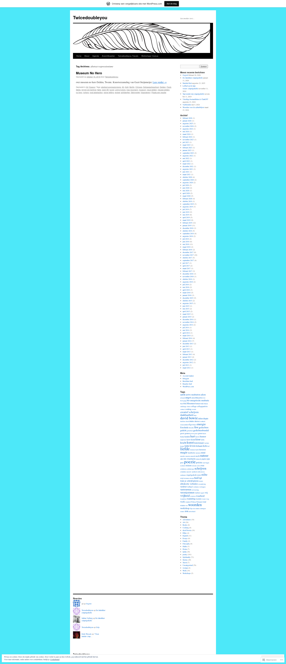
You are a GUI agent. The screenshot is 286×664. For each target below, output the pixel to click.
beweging (183, 401)
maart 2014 (187, 335)
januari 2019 (187, 225)
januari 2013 (187, 357)
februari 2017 (187, 271)
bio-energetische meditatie (198, 400)
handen (187, 436)
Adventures (187, 519)
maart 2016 (187, 292)
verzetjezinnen (187, 492)
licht (205, 445)
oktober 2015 (187, 300)
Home (78, 55)
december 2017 (188, 252)
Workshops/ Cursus (149, 55)
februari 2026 (187, 118)
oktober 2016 (187, 279)
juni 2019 (186, 212)
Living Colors (120, 89)
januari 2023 (187, 150)
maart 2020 (187, 196)
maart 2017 (187, 268)
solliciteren (201, 472)
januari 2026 (187, 120)
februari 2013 (187, 354)
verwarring (195, 490)
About (86, 55)
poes (182, 462)
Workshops (187, 573)
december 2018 (188, 228)
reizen (188, 465)
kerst (188, 439)
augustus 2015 (188, 303)
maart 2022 (187, 163)
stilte (204, 474)
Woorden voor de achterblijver (193, 107)
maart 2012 (187, 367)
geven (192, 433)
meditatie (191, 452)
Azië (127, 87)
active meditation (193, 394)
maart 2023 (187, 145)
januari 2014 (187, 341)
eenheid (202, 421)
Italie (99, 89)
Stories (185, 560)
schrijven (200, 468)
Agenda (95, 55)
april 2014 (186, 333)
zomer (182, 511)
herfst (197, 437)
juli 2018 (186, 239)
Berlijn (132, 87)
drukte (191, 421)
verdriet (183, 486)
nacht (198, 456)
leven (192, 445)
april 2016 (186, 290)
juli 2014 (186, 327)
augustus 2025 (188, 123)
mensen (198, 453)
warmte (199, 499)
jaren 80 (105, 89)
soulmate (183, 475)
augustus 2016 (188, 282)
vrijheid (185, 495)
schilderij (183, 469)
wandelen (183, 499)
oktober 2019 (187, 201)
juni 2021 (186, 171)
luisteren (202, 449)
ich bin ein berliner (88, 89)
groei (196, 433)
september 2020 (188, 180)
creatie (194, 409)
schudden (183, 472)
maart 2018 (187, 247)
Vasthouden (187, 104)
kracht (183, 442)
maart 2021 (187, 174)
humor (203, 436)
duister (197, 421)
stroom (191, 478)
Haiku (182, 437)
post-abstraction (96, 92)
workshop (184, 508)
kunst (112, 89)
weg (207, 499)
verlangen (202, 487)
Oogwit (185, 75)
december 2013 (188, 343)
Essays (92, 87)
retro (198, 466)
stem (199, 475)
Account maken (188, 376)
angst (188, 397)
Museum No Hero (89, 73)
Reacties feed (187, 384)
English (185, 535)
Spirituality (186, 557)
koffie (203, 440)
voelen (197, 492)
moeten (187, 456)
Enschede (184, 427)
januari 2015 (187, 316)
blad (181, 404)
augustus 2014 (188, 324)
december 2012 (188, 359)
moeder (182, 456)
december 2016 (188, 273)
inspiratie (183, 440)
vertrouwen (185, 489)
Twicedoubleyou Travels (128, 55)
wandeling (191, 498)
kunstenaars (199, 442)
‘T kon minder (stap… (90, 635)
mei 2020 (186, 190)
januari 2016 (187, 295)
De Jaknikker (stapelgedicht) (193, 78)
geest (182, 433)
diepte (205, 418)
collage (193, 406)
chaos (188, 406)
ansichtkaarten (197, 397)
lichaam (199, 445)
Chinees (138, 87)
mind (203, 452)
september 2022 (188, 153)
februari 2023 (187, 147)
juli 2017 (186, 263)
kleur (197, 439)
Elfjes (194, 425)
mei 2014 (186, 330)
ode (181, 459)
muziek (193, 456)
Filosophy (186, 543)
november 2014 (188, 322)
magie (183, 452)
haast (204, 433)
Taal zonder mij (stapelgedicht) (193, 94)
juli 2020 (186, 185)
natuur (204, 455)
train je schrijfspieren (189, 480)
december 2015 (188, 298)
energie (201, 424)
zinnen (197, 508)
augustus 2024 (188, 129)
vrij (206, 492)
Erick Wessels (86, 634)
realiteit (182, 466)
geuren (187, 433)
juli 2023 (186, 142)
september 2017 (188, 260)
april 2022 (186, 161)
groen (200, 433)
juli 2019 (186, 209)
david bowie (189, 417)
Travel (185, 562)
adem (203, 394)
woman (185, 568)
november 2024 (188, 126)
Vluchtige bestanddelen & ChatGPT (195, 99)
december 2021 (188, 166)
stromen (186, 478)
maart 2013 (187, 351)
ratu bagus (206, 463)
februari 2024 (187, 137)
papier (204, 459)
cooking (188, 409)
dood (187, 421)
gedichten (190, 431)
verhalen (196, 487)
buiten (206, 404)
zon (186, 511)
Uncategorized (188, 565)
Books (185, 525)
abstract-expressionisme (111, 87)
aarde (182, 394)
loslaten (192, 450)
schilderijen (125, 92)
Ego (190, 424)
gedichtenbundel (201, 430)
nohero (86, 92)
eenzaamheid (184, 425)
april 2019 (186, 217)
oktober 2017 (187, 257)
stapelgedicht (191, 475)
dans (195, 415)
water (204, 499)
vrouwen (193, 496)
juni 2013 (186, 346)
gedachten (203, 427)
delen (200, 418)
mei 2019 (186, 214)
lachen (207, 443)
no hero (79, 92)
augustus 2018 (188, 236)
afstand (182, 398)
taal (196, 478)
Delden (163, 87)
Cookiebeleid (54, 659)
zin (194, 508)
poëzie (199, 462)
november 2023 (188, 139)
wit (187, 505)
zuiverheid (192, 511)
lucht (197, 450)
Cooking (186, 527)
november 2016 (188, 276)
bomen (197, 403)
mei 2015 (186, 308)
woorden (195, 504)
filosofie (191, 428)
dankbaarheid (186, 415)
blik (184, 403)
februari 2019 (187, 222)
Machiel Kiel (187, 83)
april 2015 (186, 311)
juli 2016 (186, 284)
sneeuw (188, 472)
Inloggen (186, 378)
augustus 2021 (188, 169)
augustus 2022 (188, 155)
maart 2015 (187, 314)
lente (187, 445)
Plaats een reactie (159, 92)
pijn (208, 459)
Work (184, 570)
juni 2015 (186, 306)
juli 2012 (186, 365)
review (117, 92)
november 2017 (188, 255)
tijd (200, 477)
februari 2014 (187, 338)
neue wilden (152, 89)
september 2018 (188, 233)
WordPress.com (188, 386)
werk (182, 501)
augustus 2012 (188, 362)
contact (182, 409)
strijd (182, 478)
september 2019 (188, 204)
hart (192, 436)
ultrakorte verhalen (189, 483)
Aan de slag (172, 4)
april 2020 (186, 193)
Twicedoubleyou (90, 17)
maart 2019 (187, 220)
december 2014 (188, 319)
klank (193, 439)
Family (185, 541)
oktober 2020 (187, 177)
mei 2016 (186, 287)
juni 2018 (186, 241)
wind (204, 502)
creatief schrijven (189, 412)
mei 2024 (186, 131)
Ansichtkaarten (108, 55)
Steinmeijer (135, 92)
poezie (190, 461)
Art (87, 87)
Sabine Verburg (87, 618)
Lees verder (160, 82)
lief (208, 446)
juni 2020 (186, 188)
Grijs (98, 627)
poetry (185, 554)
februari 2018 (187, 249)
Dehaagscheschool (151, 87)
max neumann (132, 89)
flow (196, 427)
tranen (201, 481)
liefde (185, 448)
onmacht (198, 459)
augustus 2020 (188, 182)
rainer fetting (109, 92)
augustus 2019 (188, 206)
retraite (194, 466)
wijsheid (188, 502)
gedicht (183, 430)
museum (142, 89)
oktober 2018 (187, 231)
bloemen (191, 403)
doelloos (182, 421)
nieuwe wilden (164, 89)
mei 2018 (186, 244)
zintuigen (203, 508)
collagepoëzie (202, 406)
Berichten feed (188, 381)
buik (202, 404)
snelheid (194, 472)
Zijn (191, 508)
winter (182, 505)
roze (202, 465)
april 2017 (186, 265)
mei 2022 (186, 158)
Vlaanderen (145, 92)
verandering (202, 484)
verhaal (190, 486)
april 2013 (186, 349)
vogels (202, 493)
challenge (183, 406)
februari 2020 (187, 198)
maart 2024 (187, 134)
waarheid (200, 495)
